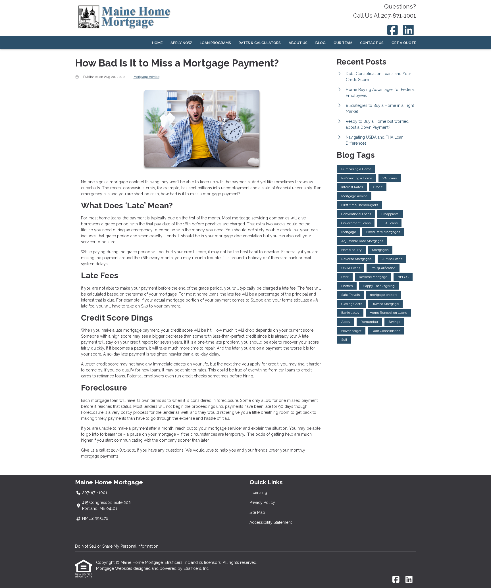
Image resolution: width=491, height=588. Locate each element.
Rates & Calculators (260, 43)
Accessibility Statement (270, 522)
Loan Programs (215, 43)
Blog (320, 43)
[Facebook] (392, 30)
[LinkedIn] (408, 30)
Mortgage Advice (146, 77)
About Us (298, 43)
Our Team (343, 43)
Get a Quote (404, 43)
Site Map (257, 512)
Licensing (258, 492)
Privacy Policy (262, 502)
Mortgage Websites (114, 568)
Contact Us (372, 43)
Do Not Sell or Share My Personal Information (116, 546)
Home (157, 43)
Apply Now (181, 43)
